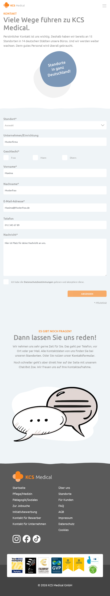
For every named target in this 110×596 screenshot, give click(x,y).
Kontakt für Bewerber (27, 517)
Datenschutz (66, 524)
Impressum (65, 517)
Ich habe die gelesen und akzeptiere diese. (47, 281)
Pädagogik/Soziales (25, 499)
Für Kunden (65, 499)
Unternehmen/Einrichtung (21, 135)
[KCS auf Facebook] (27, 539)
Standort (10, 119)
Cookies (63, 530)
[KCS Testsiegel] (55, 565)
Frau (13, 157)
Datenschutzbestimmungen (38, 281)
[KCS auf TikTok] (37, 539)
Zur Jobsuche (21, 505)
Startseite (19, 487)
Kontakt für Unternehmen (29, 524)
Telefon (8, 218)
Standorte (64, 493)
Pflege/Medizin (22, 493)
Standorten (33, 355)
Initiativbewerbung (25, 511)
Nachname (11, 184)
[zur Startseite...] (14, 5)
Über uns (64, 487)
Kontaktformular (83, 355)
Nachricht (10, 234)
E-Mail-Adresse (14, 201)
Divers (73, 157)
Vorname (10, 166)
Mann (43, 157)
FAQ (61, 505)
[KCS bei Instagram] (16, 539)
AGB (61, 511)
